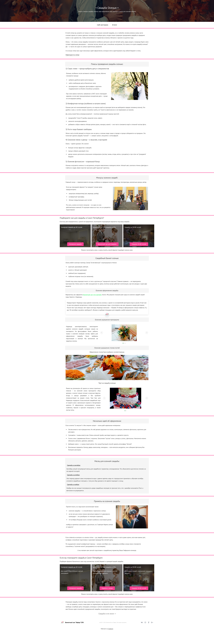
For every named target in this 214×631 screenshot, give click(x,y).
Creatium (110, 629)
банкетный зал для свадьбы (92, 295)
